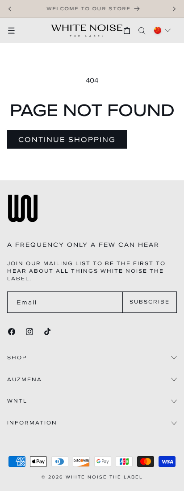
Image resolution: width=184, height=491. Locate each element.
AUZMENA (24, 379)
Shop (17, 358)
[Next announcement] (174, 9)
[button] (15, 30)
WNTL (17, 401)
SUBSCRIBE (150, 302)
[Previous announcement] (10, 9)
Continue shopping (67, 139)
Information (32, 423)
